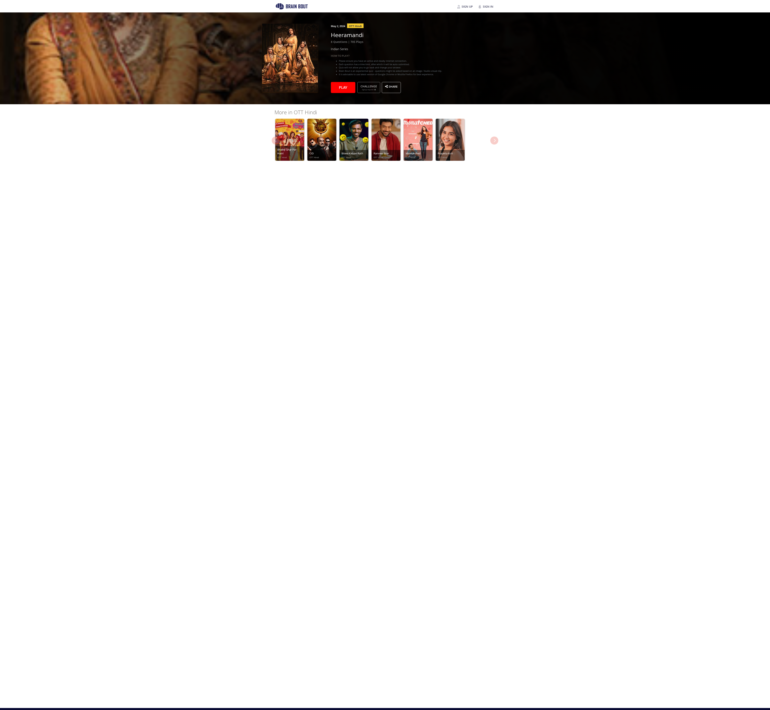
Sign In (487, 6)
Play (343, 87)
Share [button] (393, 86)
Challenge (369, 87)
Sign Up (467, 6)
